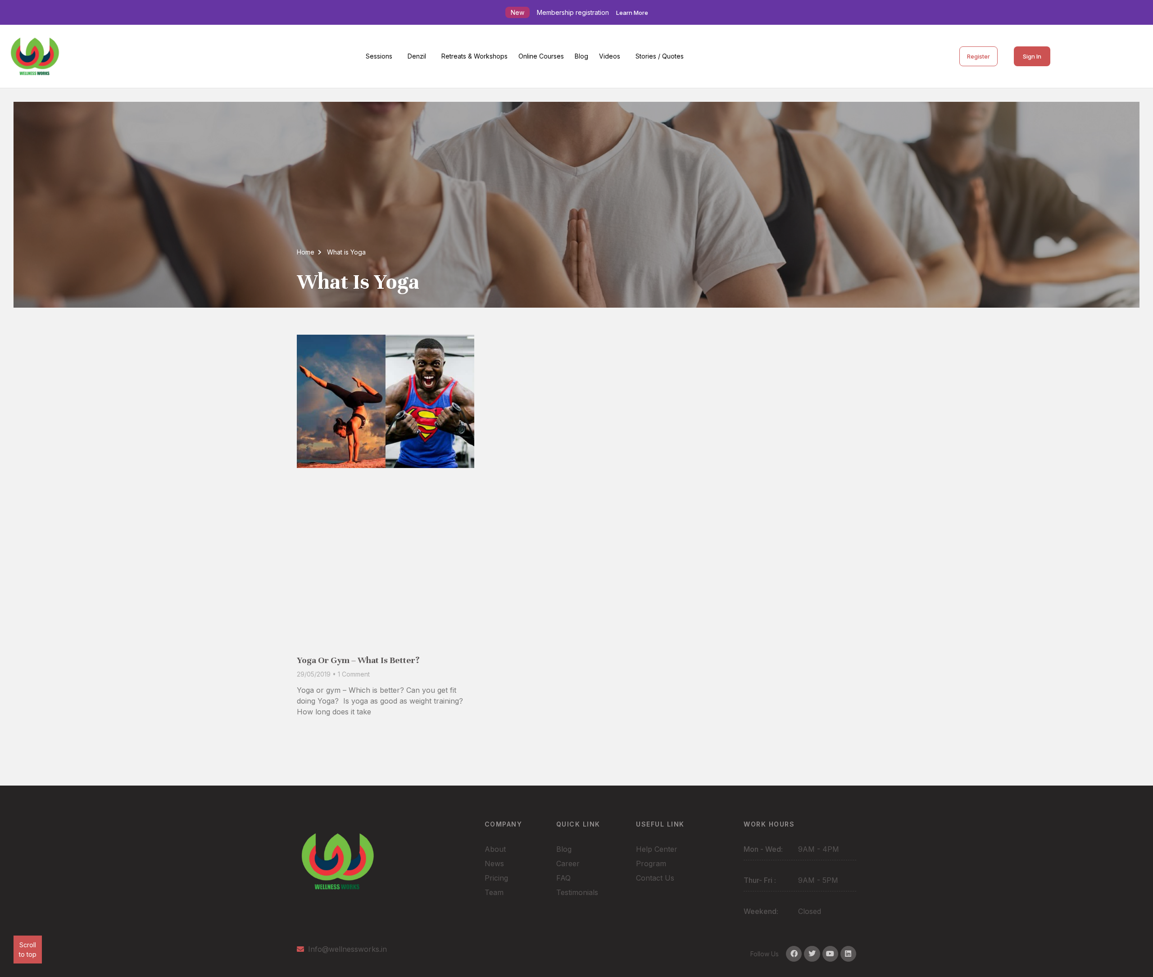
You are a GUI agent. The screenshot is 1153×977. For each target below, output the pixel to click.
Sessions (379, 56)
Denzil (417, 56)
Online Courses (541, 56)
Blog (581, 56)
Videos (609, 56)
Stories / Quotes (660, 56)
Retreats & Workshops (474, 56)
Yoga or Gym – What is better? (358, 660)
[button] (381, 56)
